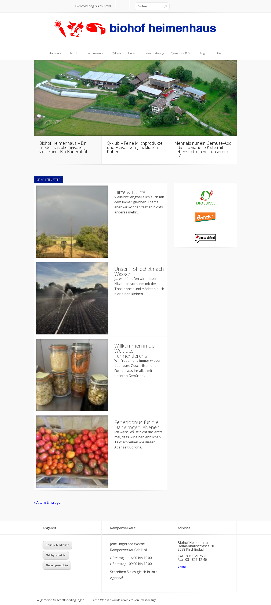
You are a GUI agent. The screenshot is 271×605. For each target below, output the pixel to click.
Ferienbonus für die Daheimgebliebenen (137, 425)
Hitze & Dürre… (131, 192)
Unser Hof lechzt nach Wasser (139, 271)
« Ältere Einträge (47, 502)
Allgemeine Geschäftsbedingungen (60, 600)
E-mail (182, 566)
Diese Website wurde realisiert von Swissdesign (123, 600)
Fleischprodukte (57, 565)
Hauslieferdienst (57, 545)
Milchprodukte (56, 555)
